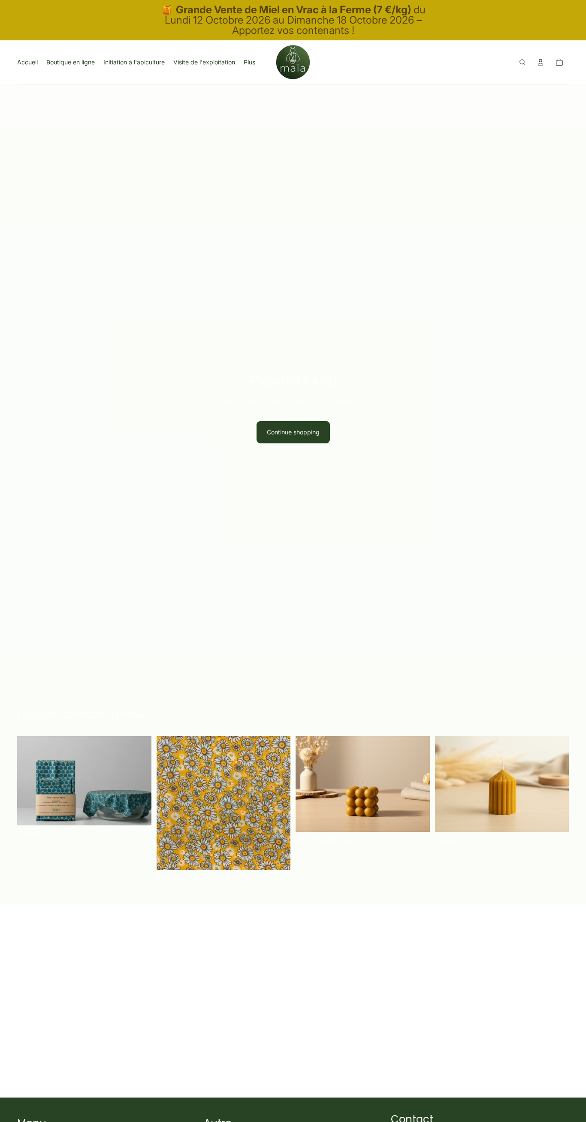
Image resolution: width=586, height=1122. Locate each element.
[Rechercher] (522, 62)
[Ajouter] (138, 812)
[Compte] (540, 62)
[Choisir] (277, 856)
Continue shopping (293, 432)
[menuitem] (249, 62)
